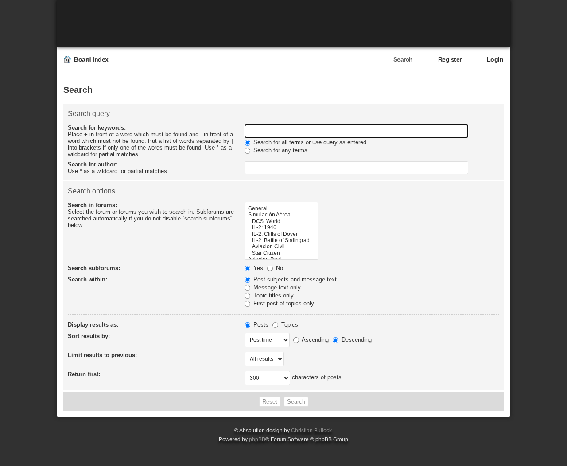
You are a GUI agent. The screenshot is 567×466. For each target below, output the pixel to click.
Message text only (276, 287)
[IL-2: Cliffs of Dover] (281, 234)
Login (495, 59)
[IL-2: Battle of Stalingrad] (281, 240)
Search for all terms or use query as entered (309, 142)
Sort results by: (89, 336)
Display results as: (93, 324)
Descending (356, 339)
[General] (281, 208)
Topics (289, 324)
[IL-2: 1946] (281, 227)
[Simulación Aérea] (281, 215)
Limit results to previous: (102, 355)
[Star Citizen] (281, 253)
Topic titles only (273, 295)
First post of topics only (283, 303)
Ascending (314, 339)
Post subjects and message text (294, 279)
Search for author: (92, 164)
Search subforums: (94, 268)
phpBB (257, 439)
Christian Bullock (311, 430)
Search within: (87, 279)
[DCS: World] (281, 221)
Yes (257, 268)
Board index (91, 59)
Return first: (84, 374)
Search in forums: (92, 205)
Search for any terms (279, 150)
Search (403, 59)
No (278, 268)
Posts (260, 324)
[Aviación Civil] (281, 246)
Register (450, 59)
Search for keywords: (97, 127)
